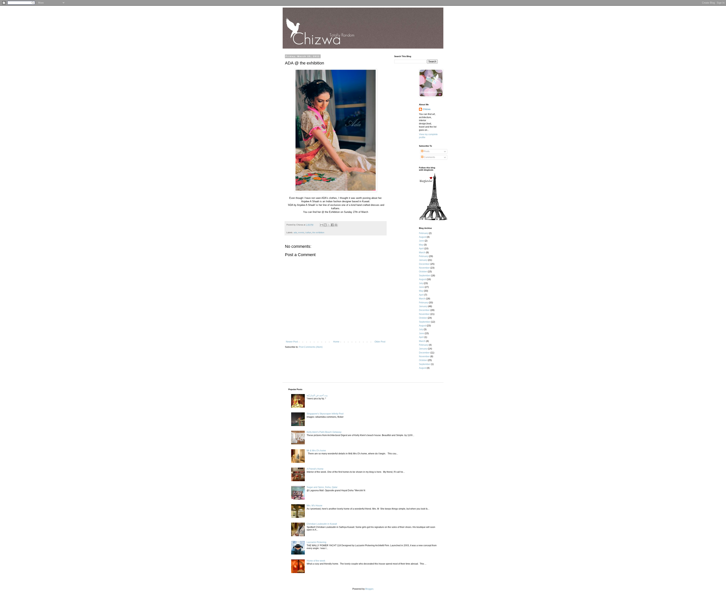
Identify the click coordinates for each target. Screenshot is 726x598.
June (421, 240)
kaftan (308, 232)
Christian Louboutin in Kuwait (322, 524)
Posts (426, 151)
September (424, 275)
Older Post (380, 341)
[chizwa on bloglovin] (433, 219)
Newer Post (292, 341)
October (423, 271)
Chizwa (426, 109)
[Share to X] (329, 225)
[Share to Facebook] (332, 225)
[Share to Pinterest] (336, 225)
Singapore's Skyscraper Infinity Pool (325, 413)
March (422, 252)
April (421, 248)
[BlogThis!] (325, 225)
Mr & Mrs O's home (316, 450)
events (301, 232)
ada (295, 232)
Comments (429, 157)
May (421, 244)
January (423, 260)
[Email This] (321, 225)
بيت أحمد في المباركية (317, 395)
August (422, 237)
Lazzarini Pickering (316, 542)
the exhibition (318, 232)
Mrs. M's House (314, 505)
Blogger (369, 589)
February (423, 233)
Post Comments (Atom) (311, 347)
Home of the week (316, 560)
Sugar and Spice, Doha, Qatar (322, 487)
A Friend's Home (315, 469)
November (424, 267)
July (421, 283)
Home (336, 341)
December (424, 264)
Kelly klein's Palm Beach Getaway (324, 432)
